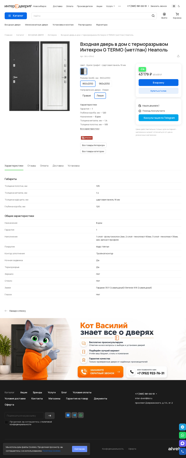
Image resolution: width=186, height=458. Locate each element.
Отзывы (31, 165)
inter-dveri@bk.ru (143, 398)
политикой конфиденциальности (31, 423)
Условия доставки (15, 398)
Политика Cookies (51, 450)
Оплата (44, 165)
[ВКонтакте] (68, 415)
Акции (23, 392)
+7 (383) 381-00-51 (137, 6)
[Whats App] (81, 415)
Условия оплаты (82, 392)
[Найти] (153, 15)
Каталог (10, 392)
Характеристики (14, 165)
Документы (100, 398)
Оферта (9, 404)
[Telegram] (74, 415)
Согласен (79, 449)
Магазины (54, 398)
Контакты (37, 398)
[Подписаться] (50, 415)
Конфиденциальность (113, 448)
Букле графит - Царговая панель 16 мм (83, 71)
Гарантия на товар (77, 398)
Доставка (58, 165)
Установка (73, 165)
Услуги (52, 392)
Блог (64, 392)
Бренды (37, 392)
